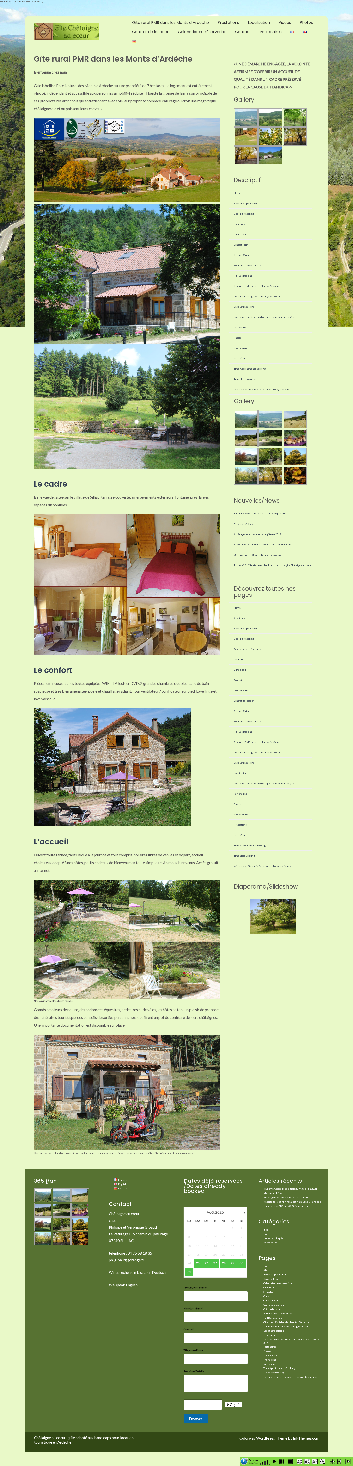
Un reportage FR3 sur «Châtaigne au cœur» (257, 554)
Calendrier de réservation (202, 32)
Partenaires (271, 32)
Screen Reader (253, 1461)
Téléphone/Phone (193, 1350)
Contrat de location (150, 32)
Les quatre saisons (244, 306)
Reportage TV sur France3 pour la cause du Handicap (262, 544)
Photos (306, 22)
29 (232, 1263)
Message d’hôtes (243, 523)
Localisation (259, 22)
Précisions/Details (194, 1371)
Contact (243, 32)
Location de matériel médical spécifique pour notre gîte (264, 316)
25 (198, 1263)
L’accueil (51, 841)
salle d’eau (240, 358)
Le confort (53, 670)
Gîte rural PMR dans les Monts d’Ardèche (170, 22)
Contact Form (241, 244)
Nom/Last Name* (193, 1308)
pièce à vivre (241, 347)
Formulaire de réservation (248, 265)
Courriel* (189, 1329)
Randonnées (270, 1242)
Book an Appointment (246, 203)
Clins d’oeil (240, 234)
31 (189, 1272)
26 (206, 1263)
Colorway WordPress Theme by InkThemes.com (279, 1438)
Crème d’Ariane (242, 255)
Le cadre (50, 483)
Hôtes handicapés (273, 1238)
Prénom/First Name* (195, 1287)
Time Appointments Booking (250, 368)
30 (241, 1263)
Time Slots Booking (244, 378)
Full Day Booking (243, 275)
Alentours (239, 618)
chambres (239, 224)
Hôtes (266, 1233)
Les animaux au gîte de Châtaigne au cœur (257, 296)
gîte (265, 1229)
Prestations (228, 22)
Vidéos (285, 22)
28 (223, 1263)
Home (237, 193)
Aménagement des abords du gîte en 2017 (257, 534)
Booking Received (244, 213)
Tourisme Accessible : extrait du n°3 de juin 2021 (261, 513)
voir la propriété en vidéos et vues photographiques (262, 389)
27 (215, 1263)
